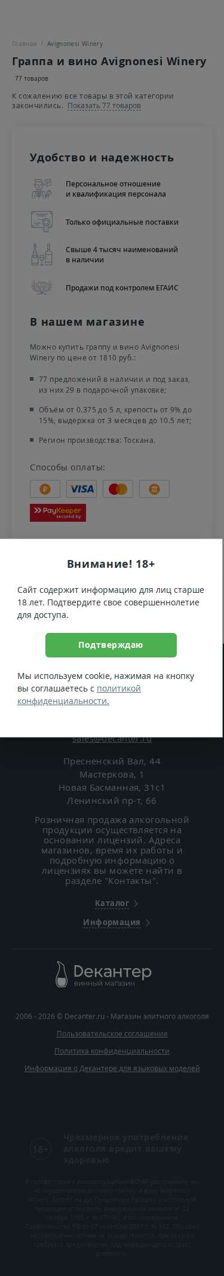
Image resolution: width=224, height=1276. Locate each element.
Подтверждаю (110, 644)
